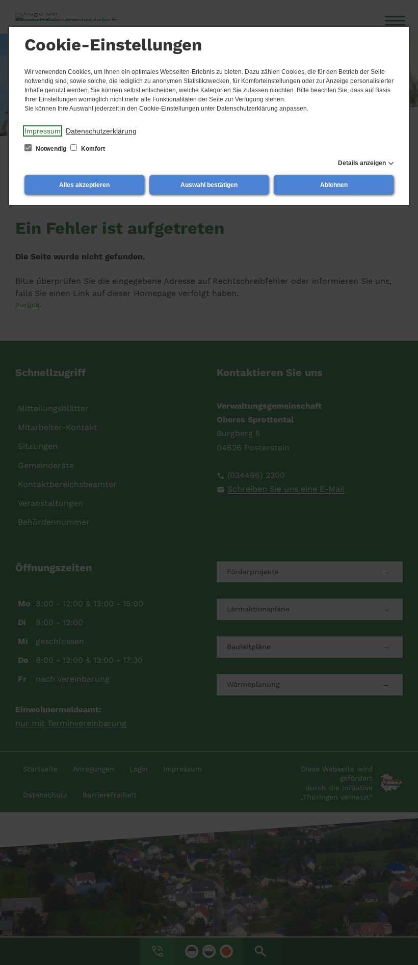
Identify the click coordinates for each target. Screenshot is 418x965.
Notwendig (51, 148)
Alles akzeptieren (84, 185)
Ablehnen (334, 185)
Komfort (92, 148)
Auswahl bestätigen (209, 185)
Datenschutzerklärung (101, 131)
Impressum (42, 131)
